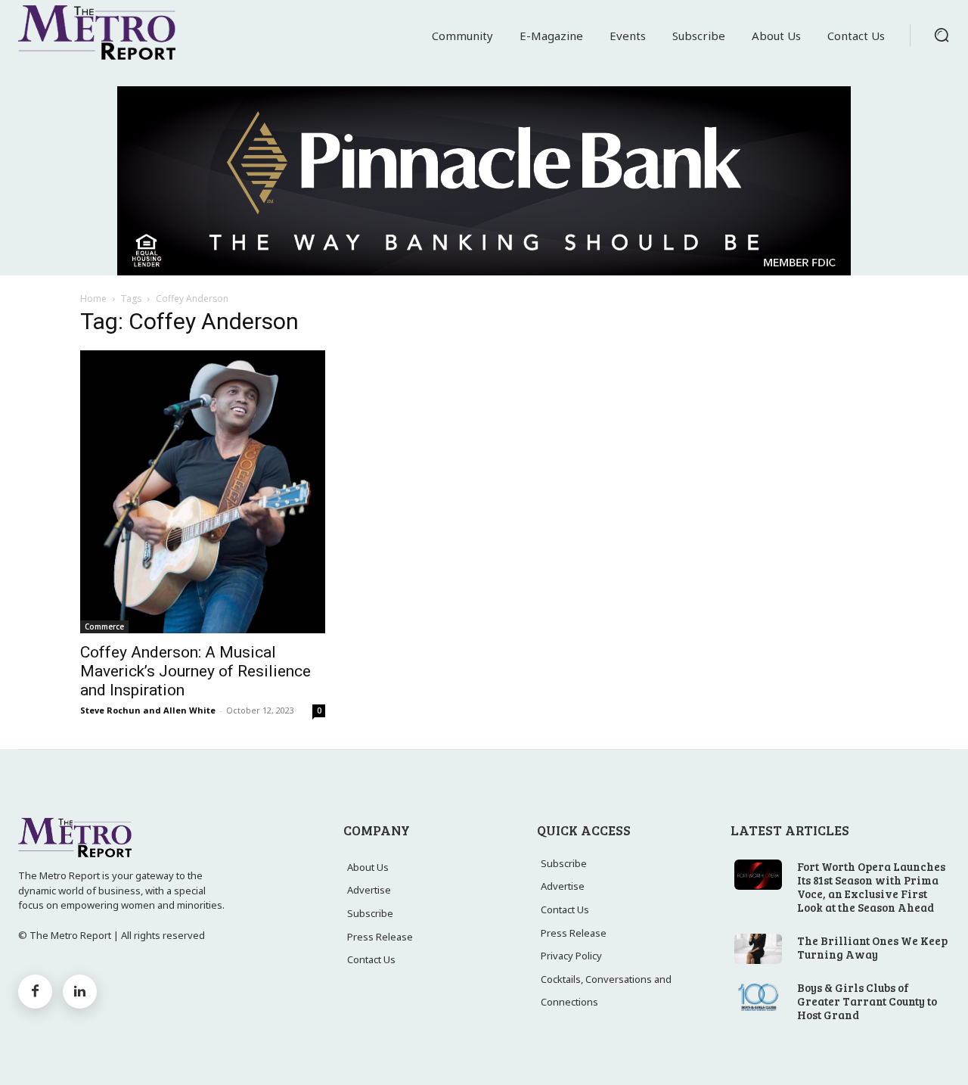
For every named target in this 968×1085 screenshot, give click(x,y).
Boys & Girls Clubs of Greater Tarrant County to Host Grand (867, 1001)
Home (93, 298)
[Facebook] (35, 992)
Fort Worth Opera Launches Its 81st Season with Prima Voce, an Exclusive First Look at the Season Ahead (871, 887)
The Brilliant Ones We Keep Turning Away (872, 947)
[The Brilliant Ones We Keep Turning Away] (758, 949)
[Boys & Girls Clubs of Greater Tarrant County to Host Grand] (758, 996)
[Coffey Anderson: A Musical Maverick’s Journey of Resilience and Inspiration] (202, 491)
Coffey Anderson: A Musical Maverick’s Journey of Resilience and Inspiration (195, 671)
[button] (941, 34)
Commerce (104, 626)
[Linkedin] (80, 992)
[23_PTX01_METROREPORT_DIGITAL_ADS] (484, 180)
